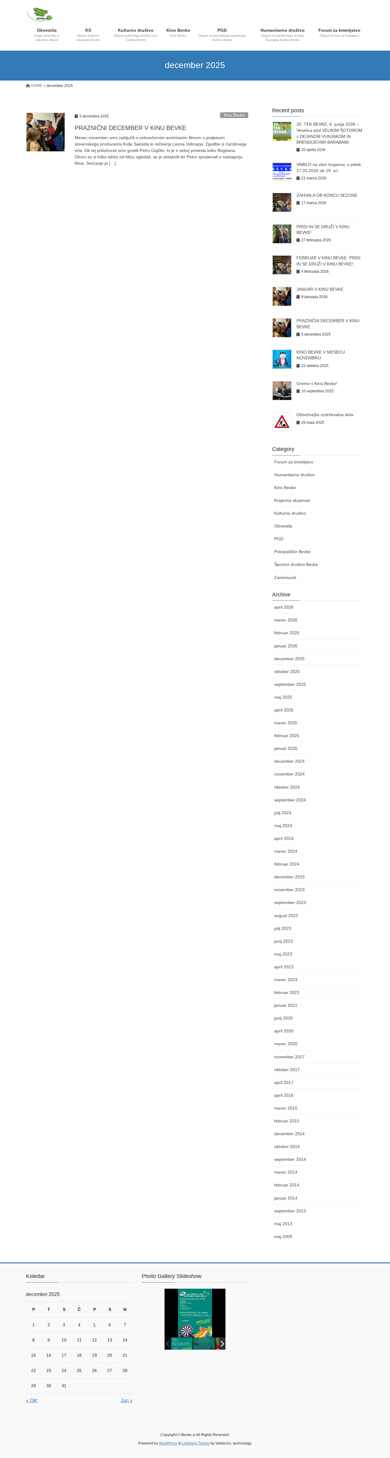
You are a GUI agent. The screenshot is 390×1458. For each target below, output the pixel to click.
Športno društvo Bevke (296, 564)
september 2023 (290, 902)
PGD (278, 538)
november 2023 (289, 889)
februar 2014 (286, 1185)
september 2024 (290, 799)
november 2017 (289, 1056)
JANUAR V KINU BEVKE (319, 289)
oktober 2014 (287, 1146)
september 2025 (290, 684)
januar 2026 (285, 645)
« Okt (31, 1400)
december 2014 (289, 1133)
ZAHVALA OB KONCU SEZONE (326, 195)
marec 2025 (285, 722)
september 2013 (290, 1210)
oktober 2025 (287, 671)
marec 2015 (285, 1108)
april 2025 (283, 709)
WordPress (168, 1443)
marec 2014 (285, 1172)
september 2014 (290, 1159)
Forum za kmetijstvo (293, 461)
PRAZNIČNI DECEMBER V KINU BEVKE (130, 127)
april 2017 (283, 1082)
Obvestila (283, 526)
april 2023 (283, 966)
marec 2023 (285, 979)
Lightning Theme (196, 1443)
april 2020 (283, 1030)
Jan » (127, 1400)
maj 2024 (283, 825)
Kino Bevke (234, 115)
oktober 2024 (287, 787)
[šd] (182, 1343)
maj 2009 (283, 1236)
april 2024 (283, 838)
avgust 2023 (286, 915)
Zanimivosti (285, 577)
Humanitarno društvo (294, 474)
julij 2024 (282, 812)
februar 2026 (286, 632)
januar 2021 (285, 1005)
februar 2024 (286, 864)
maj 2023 (283, 954)
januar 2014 (285, 1198)
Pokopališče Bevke (292, 551)
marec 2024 (285, 851)
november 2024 (289, 774)
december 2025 (289, 658)
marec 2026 (285, 619)
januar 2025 (285, 748)
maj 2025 (283, 697)
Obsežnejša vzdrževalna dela (324, 414)
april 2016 (283, 1095)
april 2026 (283, 607)
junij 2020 (283, 1018)
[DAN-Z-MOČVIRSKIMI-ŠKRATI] (204, 1343)
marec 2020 (285, 1043)
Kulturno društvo (290, 513)
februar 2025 (286, 735)
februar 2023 (286, 992)
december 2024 (289, 761)
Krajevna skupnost (292, 500)
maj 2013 (283, 1223)
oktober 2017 (287, 1069)
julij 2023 (282, 928)
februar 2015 (286, 1120)
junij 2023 (283, 941)
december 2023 (289, 876)
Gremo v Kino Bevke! (316, 383)
